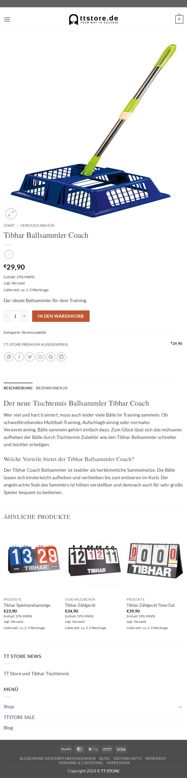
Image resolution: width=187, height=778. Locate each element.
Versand (18, 283)
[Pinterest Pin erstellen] (51, 357)
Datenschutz (128, 758)
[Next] (183, 585)
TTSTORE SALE (19, 717)
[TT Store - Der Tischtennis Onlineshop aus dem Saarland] (93, 20)
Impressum (118, 763)
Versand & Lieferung (81, 763)
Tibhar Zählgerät (80, 605)
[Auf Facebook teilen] (19, 357)
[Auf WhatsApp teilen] (9, 357)
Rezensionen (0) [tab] (52, 388)
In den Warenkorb (61, 316)
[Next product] (8, 254)
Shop (9, 706)
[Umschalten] (180, 706)
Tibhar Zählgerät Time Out (151, 605)
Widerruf (155, 758)
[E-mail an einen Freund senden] (40, 357)
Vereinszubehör (37, 225)
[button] (7, 19)
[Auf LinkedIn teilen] (61, 357)
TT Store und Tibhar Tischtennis (36, 673)
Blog (8, 727)
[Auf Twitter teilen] (30, 357)
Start (9, 225)
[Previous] (4, 585)
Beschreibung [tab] (18, 388)
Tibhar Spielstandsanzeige (27, 605)
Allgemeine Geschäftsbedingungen (57, 758)
